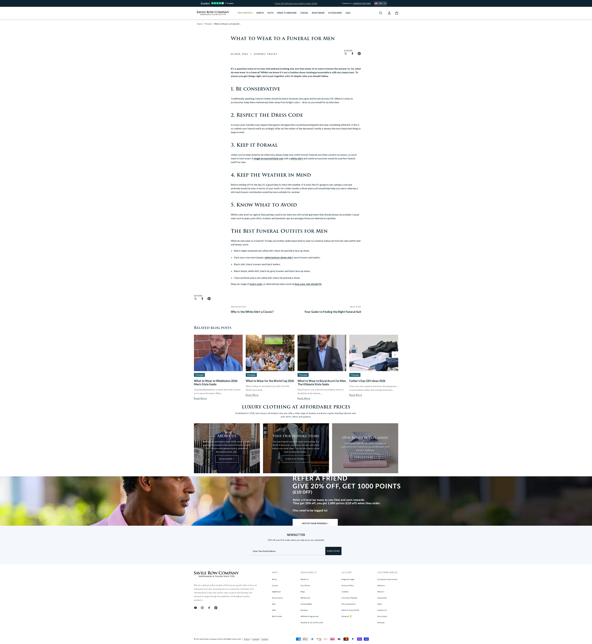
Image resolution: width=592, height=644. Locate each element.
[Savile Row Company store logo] (213, 12)
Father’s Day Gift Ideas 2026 (367, 381)
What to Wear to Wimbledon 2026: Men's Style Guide (216, 382)
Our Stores (305, 585)
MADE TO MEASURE (286, 13)
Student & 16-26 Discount (312, 622)
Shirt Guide (277, 616)
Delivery (381, 585)
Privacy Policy (348, 585)
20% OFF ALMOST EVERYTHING (296, 3)
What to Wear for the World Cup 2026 (270, 381)
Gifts (274, 610)
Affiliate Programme (310, 616)
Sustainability (306, 604)
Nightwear (276, 591)
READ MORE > (226, 459)
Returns (380, 591)
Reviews (304, 610)
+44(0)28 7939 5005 (362, 3)
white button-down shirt (279, 257)
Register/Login (348, 579)
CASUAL (304, 13)
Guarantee (382, 598)
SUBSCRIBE (333, 551)
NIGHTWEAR (318, 13)
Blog (303, 591)
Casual (275, 585)
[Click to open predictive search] (380, 12)
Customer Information (387, 579)
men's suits (256, 283)
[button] (395, 354)
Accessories (277, 598)
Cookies (345, 591)
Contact (264, 639)
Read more (200, 398)
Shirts (274, 579)
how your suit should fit (308, 283)
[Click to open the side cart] (396, 12)
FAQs (379, 604)
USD (380, 3)
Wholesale (305, 598)
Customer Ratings (349, 598)
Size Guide (382, 616)
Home (247, 639)
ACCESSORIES (335, 13)
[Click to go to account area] (389, 12)
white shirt (297, 158)
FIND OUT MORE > (296, 459)
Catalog (255, 639)
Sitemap (380, 622)
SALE (348, 13)
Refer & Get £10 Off (350, 610)
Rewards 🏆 (347, 616)
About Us (305, 579)
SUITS (270, 13)
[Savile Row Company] (216, 574)
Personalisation (349, 604)
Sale (274, 604)
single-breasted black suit (268, 158)
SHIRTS (260, 13)
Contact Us (382, 610)
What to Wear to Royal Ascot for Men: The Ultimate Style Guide (322, 382)
